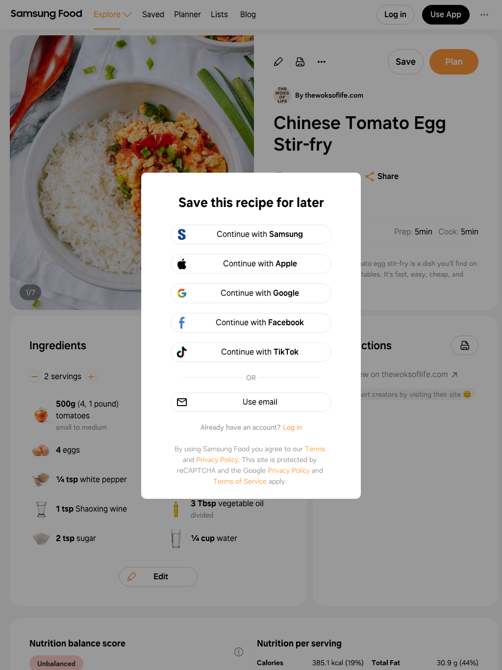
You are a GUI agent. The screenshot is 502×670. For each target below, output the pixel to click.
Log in (292, 427)
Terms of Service (240, 481)
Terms (315, 448)
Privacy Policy (217, 459)
